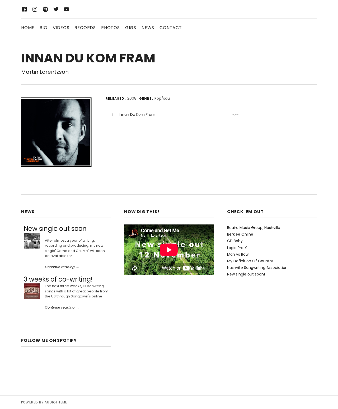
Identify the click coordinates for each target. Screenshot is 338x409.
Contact (170, 28)
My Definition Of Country (250, 261)
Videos (61, 28)
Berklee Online (240, 234)
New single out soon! (246, 274)
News (148, 28)
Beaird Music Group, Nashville (253, 227)
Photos (110, 28)
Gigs (130, 28)
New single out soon (55, 228)
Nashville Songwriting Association (257, 267)
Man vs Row (237, 254)
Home (27, 28)
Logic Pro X (237, 247)
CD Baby (235, 240)
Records (85, 28)
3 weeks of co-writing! (58, 279)
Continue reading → (62, 266)
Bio (43, 28)
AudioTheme (56, 402)
